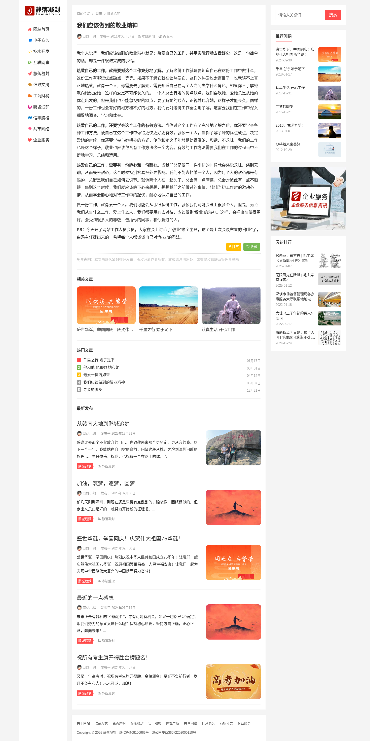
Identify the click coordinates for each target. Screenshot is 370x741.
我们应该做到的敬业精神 (104, 382)
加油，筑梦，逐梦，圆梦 (106, 483)
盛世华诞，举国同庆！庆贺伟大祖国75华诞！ (117, 329)
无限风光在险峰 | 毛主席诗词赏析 (295, 277)
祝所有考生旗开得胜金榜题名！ (114, 657)
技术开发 (40, 51)
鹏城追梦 (40, 107)
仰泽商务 (208, 723)
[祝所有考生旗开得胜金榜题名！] (233, 681)
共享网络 (40, 129)
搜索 (333, 15)
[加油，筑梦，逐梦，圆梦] (233, 507)
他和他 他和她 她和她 (101, 367)
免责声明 (119, 723)
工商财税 (40, 96)
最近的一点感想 (95, 598)
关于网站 (83, 723)
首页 (99, 14)
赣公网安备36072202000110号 (174, 732)
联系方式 (101, 723)
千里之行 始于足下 (155, 329)
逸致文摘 (40, 85)
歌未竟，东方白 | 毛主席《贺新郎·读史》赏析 (295, 258)
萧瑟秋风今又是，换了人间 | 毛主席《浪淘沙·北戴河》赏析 (295, 335)
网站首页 (40, 29)
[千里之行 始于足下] (168, 305)
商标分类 (226, 723)
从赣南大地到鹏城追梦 (103, 424)
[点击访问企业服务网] (308, 229)
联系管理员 (223, 259)
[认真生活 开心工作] (231, 305)
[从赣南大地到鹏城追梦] (233, 447)
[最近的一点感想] (233, 622)
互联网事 (40, 62)
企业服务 (40, 140)
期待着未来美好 (288, 144)
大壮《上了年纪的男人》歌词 (295, 315)
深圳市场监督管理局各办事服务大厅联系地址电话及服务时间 (295, 297)
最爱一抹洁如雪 (96, 375)
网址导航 (172, 723)
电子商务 (40, 40)
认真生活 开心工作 (218, 329)
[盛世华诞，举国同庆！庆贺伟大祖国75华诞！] (106, 305)
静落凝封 (40, 73)
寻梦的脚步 (92, 389)
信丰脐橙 (40, 118)
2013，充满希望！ (290, 125)
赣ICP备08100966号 (134, 732)
